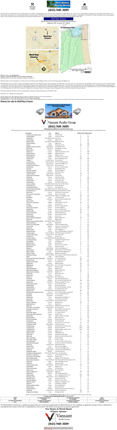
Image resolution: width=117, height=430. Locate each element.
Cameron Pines (30, 162)
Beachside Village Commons (33, 146)
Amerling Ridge (30, 136)
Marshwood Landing (31, 255)
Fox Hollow (29, 206)
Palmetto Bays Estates (31, 283)
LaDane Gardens (30, 233)
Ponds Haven (29, 297)
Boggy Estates (29, 150)
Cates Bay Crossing (31, 170)
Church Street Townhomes (32, 175)
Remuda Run (29, 300)
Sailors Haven (29, 321)
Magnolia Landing (30, 244)
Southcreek (29, 344)
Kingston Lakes (30, 229)
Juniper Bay (29, 227)
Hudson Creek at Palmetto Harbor (34, 221)
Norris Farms (29, 275)
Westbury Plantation (31, 380)
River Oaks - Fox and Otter (33, 307)
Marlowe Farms (30, 251)
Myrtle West (29, 273)
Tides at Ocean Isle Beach (32, 359)
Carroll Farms (29, 167)
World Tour (29, 390)
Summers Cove (30, 348)
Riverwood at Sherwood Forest (34, 314)
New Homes (32, 7)
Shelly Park (29, 336)
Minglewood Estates (31, 268)
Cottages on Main (30, 184)
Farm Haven (29, 197)
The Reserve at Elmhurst (32, 354)
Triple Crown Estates (31, 368)
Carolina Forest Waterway (32, 165)
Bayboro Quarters (30, 143)
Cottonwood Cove (30, 185)
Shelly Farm (29, 334)
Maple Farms (29, 246)
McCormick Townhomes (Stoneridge (35, 258)
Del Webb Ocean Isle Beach (33, 189)
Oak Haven (29, 278)
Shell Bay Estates (30, 331)
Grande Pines (29, 209)
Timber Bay (29, 361)
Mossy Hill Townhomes (32, 270)
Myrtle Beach (32, 6)
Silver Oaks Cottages (31, 339)
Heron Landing (30, 216)
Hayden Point (29, 214)
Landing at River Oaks (32, 234)
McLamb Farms (30, 260)
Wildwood (28, 383)
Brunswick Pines (30, 153)
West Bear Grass (30, 378)
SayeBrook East (30, 326)
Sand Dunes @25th (31, 324)
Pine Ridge (29, 293)
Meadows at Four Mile (32, 261)
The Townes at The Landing (33, 356)
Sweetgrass (29, 349)
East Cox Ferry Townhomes (33, 194)
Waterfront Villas (30, 376)
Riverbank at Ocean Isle (32, 309)
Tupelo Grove (29, 370)
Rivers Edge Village (31, 312)
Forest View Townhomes (32, 202)
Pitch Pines (29, 295)
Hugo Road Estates (31, 222)
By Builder (32, 9)
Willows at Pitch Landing (32, 385)
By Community (84, 9)
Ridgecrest (29, 305)
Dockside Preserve (31, 190)
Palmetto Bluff (30, 285)
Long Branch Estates (31, 239)
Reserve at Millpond (31, 302)
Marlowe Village (30, 253)
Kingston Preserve (30, 231)
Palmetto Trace (30, 290)
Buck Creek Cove (30, 155)
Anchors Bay (29, 138)
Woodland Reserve (31, 388)
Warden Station (30, 375)
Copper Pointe (29, 182)
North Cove (29, 277)
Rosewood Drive (30, 317)
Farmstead (28, 199)
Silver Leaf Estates (31, 337)
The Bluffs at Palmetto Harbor (33, 353)
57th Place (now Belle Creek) (33, 134)
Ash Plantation (30, 140)
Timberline (29, 363)
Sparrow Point (29, 346)
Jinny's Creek (29, 226)
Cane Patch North (30, 163)
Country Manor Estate (31, 187)
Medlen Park (29, 263)
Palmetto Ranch (30, 287)
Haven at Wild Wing (31, 212)
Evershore (28, 195)
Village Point (29, 373)
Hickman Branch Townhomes (33, 217)
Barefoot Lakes (30, 141)
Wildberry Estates (30, 381)
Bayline (28, 145)
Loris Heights (29, 241)
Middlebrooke (29, 265)
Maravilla (28, 248)
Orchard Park (29, 282)
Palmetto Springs (30, 288)
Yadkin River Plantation (32, 392)
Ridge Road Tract (30, 304)
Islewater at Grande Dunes (32, 224)
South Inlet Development (32, 343)
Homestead (29, 219)
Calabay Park (29, 158)
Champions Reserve (31, 172)
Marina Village (30, 249)
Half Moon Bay (30, 211)
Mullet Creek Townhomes (32, 271)
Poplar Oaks (29, 299)
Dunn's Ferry (29, 192)
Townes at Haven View (32, 365)
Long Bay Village (30, 238)
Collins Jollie (29, 178)
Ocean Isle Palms (30, 280)
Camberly (28, 160)
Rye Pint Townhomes (31, 319)
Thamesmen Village (31, 351)
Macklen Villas (30, 243)
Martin (28, 256)
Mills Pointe (29, 266)
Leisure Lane (29, 236)
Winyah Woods (30, 387)
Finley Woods (29, 200)
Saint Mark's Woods (31, 322)
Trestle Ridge (29, 366)
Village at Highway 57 (32, 371)
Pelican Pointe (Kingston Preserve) (35, 292)
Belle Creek (29, 148)
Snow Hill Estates (30, 341)
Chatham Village (30, 173)
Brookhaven (29, 151)
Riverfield (28, 310)
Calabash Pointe (30, 156)
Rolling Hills (29, 315)
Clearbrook (29, 177)
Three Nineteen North (31, 358)
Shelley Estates (30, 332)
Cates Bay (28, 168)
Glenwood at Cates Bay (32, 207)
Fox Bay (28, 204)
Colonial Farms (30, 180)
